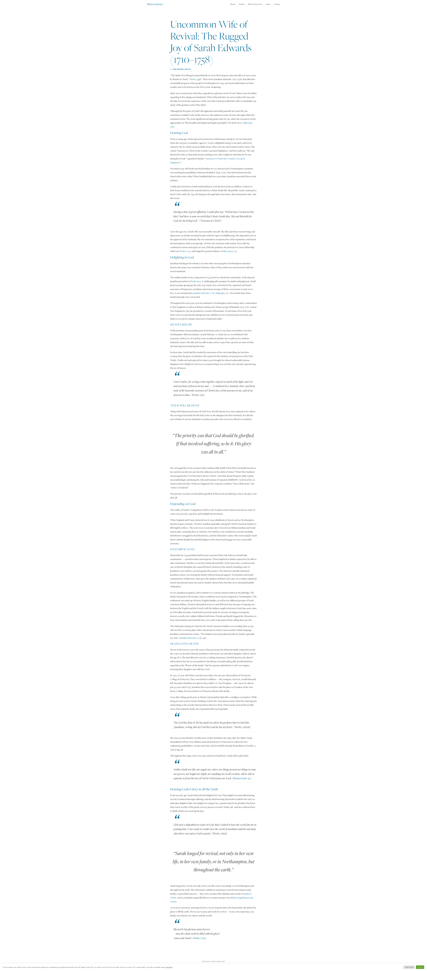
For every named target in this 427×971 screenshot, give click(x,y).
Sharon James (155, 4)
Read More (169, 967)
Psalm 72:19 (199, 938)
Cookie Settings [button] (409, 967)
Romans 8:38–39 (241, 778)
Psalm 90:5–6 (197, 281)
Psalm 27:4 (185, 251)
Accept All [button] (420, 967)
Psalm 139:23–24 (228, 251)
